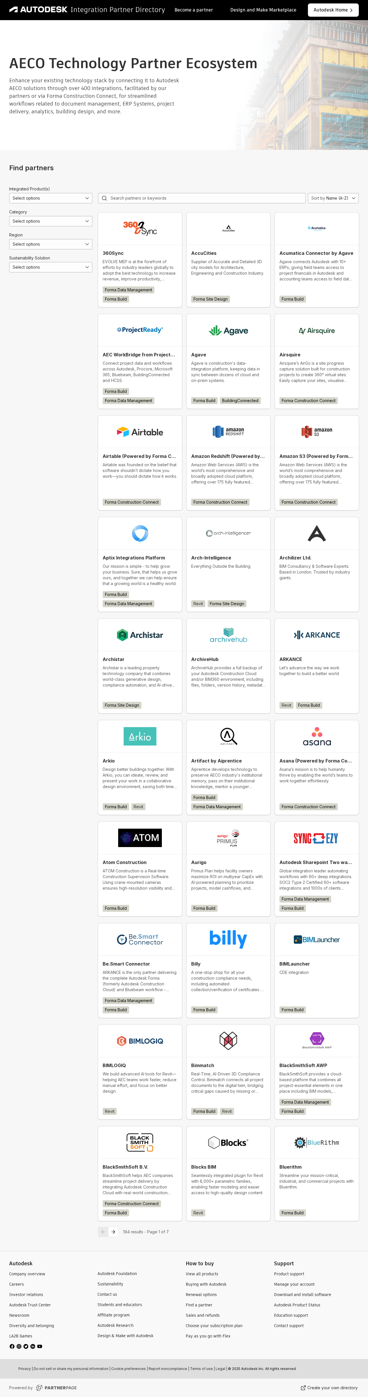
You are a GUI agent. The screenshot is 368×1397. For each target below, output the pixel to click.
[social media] (26, 1346)
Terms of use (201, 1369)
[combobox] (50, 198)
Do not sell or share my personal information (71, 1369)
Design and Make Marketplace (263, 10)
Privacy (24, 1369)
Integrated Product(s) (29, 188)
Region (16, 234)
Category (18, 211)
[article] (140, 260)
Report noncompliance (168, 1369)
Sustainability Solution (29, 257)
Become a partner (194, 10)
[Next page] (113, 1232)
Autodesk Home (331, 10)
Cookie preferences (128, 1369)
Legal (220, 1369)
